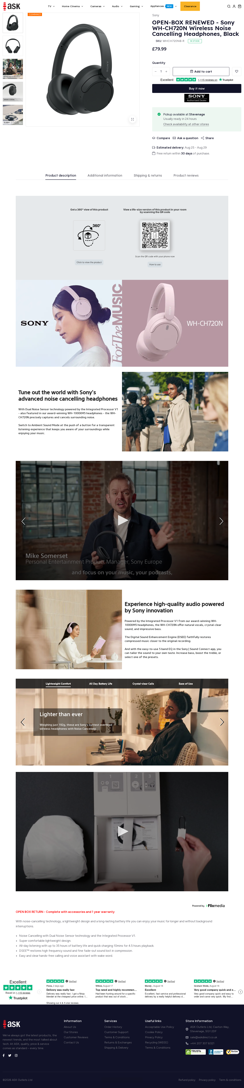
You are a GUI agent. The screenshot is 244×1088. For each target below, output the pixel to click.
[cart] (239, 6)
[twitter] (9, 1055)
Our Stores (71, 1032)
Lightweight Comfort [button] (58, 683)
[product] (132, 119)
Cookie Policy (154, 1032)
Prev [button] (24, 521)
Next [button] (222, 521)
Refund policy (186, 1080)
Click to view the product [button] (89, 262)
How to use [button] (155, 264)
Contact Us (71, 1042)
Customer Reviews (76, 1037)
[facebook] (4, 1055)
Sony (155, 15)
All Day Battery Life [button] (100, 683)
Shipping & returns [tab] (148, 175)
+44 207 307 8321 (202, 1043)
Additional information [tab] (105, 175)
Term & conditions (230, 1080)
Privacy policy (207, 1080)
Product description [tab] (60, 175)
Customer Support (116, 1032)
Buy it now (197, 88)
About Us (70, 1027)
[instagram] (16, 1055)
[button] (89, 236)
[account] (234, 6)
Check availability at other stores (186, 124)
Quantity (158, 63)
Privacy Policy (154, 1037)
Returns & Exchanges (118, 1042)
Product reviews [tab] (186, 175)
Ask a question (187, 138)
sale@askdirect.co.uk (203, 1037)
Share (209, 138)
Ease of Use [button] (186, 683)
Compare (163, 138)
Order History (113, 1027)
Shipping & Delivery (116, 1047)
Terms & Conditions (117, 1037)
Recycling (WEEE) (156, 1042)
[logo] (12, 6)
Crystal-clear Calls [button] (143, 683)
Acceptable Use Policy (159, 1027)
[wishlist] (236, 71)
